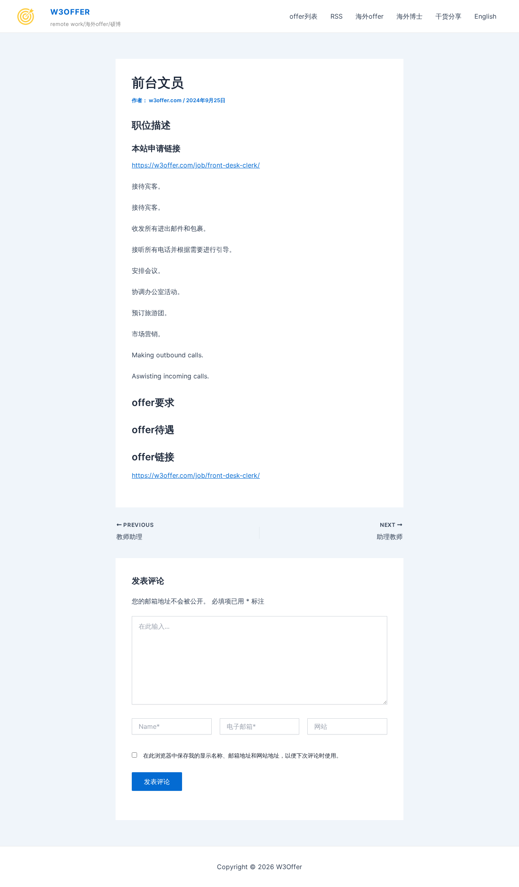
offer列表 (303, 16)
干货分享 (448, 16)
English (485, 16)
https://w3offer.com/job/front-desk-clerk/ (196, 165)
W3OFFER (70, 12)
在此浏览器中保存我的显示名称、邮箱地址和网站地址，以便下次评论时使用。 (242, 755)
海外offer (370, 16)
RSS (336, 16)
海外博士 (409, 16)
